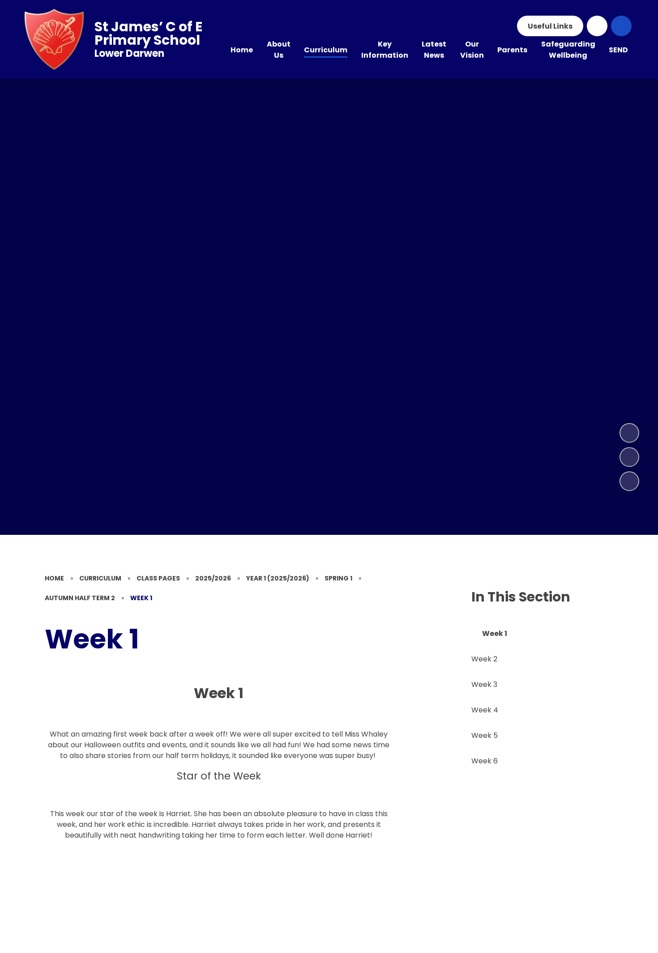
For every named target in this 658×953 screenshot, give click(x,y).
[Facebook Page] (597, 26)
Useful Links (550, 26)
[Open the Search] (621, 26)
